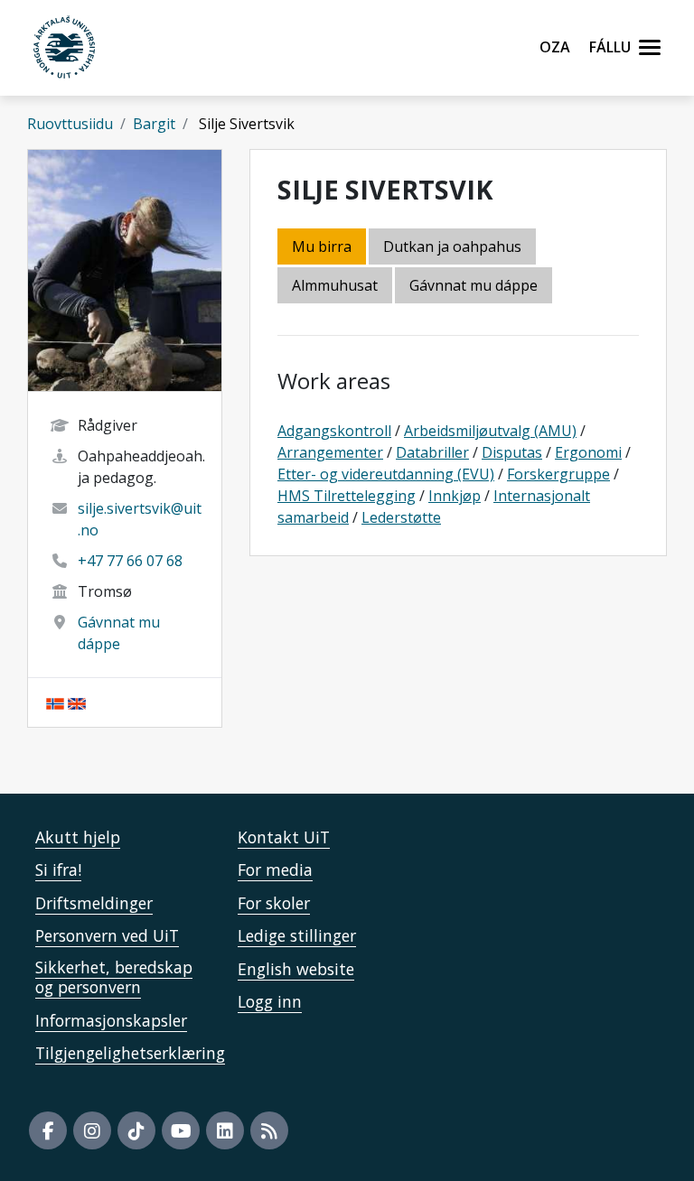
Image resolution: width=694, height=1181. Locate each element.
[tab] (336, 286)
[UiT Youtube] (181, 1130)
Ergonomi (588, 452)
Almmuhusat (335, 285)
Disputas (512, 452)
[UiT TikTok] (136, 1130)
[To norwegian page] (55, 702)
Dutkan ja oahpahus (452, 246)
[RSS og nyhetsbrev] (269, 1130)
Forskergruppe (558, 474)
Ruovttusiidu (70, 124)
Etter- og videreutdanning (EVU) (385, 474)
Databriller (432, 452)
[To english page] (77, 702)
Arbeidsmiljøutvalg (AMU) (490, 431)
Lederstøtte (401, 517)
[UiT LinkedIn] (225, 1130)
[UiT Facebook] (48, 1130)
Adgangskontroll (334, 431)
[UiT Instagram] (92, 1130)
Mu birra (322, 246)
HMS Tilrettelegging (346, 496)
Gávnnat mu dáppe (473, 285)
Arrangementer (330, 452)
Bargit (154, 124)
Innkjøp (454, 496)
